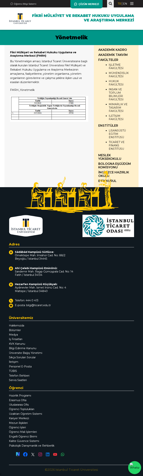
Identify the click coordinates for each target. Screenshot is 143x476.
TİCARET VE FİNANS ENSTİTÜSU (117, 145)
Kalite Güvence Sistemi (24, 441)
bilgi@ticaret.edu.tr (38, 305)
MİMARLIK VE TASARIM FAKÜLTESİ (118, 108)
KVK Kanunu (17, 343)
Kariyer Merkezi (19, 418)
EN (125, 3)
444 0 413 (32, 300)
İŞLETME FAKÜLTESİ (116, 66)
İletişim (13, 362)
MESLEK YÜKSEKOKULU (109, 157)
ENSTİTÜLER (108, 125)
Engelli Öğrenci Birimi (23, 436)
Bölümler (15, 330)
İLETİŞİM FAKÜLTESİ (116, 117)
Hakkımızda (16, 325)
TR (119, 3)
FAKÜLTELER (108, 60)
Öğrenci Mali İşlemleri (23, 432)
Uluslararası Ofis (19, 404)
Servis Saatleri (18, 380)
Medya (13, 334)
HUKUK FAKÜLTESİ (116, 83)
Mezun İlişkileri (18, 423)
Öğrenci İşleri (17, 427)
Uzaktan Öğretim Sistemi (25, 413)
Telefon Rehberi (19, 375)
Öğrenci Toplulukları (21, 409)
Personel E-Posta (20, 366)
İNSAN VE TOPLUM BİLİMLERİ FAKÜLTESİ (116, 94)
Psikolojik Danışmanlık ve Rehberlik (31, 445)
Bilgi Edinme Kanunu (22, 348)
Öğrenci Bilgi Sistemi (25, 3)
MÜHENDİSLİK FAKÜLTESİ (119, 74)
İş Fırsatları (15, 339)
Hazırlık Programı (20, 395)
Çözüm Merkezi (89, 4)
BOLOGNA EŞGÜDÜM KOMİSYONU (114, 165)
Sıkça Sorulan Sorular (22, 357)
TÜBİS (13, 371)
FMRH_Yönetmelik (22, 90)
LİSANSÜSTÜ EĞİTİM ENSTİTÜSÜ (117, 134)
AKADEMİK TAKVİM (113, 55)
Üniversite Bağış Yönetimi (25, 353)
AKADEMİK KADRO (112, 50)
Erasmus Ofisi (17, 400)
